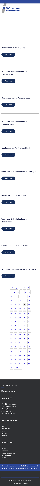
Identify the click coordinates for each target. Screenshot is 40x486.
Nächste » (18, 368)
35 (11, 317)
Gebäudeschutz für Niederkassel (15, 246)
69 (29, 342)
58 (24, 334)
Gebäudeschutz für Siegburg (13, 48)
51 (16, 330)
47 (20, 326)
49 (29, 326)
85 (11, 359)
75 (11, 351)
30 (11, 313)
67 (20, 342)
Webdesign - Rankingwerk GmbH (20, 480)
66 (16, 342)
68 (24, 342)
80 (11, 355)
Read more (8, 54)
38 (24, 317)
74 (29, 347)
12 (20, 296)
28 (24, 309)
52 (20, 330)
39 (29, 317)
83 (24, 355)
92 (20, 363)
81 (16, 355)
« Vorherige (14, 288)
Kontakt (3, 448)
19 (29, 300)
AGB (2, 426)
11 (15, 296)
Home (14, 29)
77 (20, 351)
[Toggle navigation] (37, 10)
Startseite (4, 433)
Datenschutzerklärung (8, 453)
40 (11, 321)
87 (20, 359)
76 (16, 351)
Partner (3, 431)
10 (11, 296)
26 (16, 309)
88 (24, 359)
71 (16, 347)
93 (24, 363)
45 (11, 326)
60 (11, 338)
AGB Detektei (5, 428)
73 (24, 347)
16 (16, 300)
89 (29, 359)
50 (11, 330)
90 (11, 363)
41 (16, 321)
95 (11, 368)
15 (11, 300)
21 (16, 305)
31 (16, 313)
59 (29, 334)
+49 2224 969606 (9, 413)
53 (24, 330)
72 (20, 347)
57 (20, 334)
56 (16, 334)
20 (11, 305)
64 (29, 338)
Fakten (3, 457)
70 (11, 347)
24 (29, 305)
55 (11, 334)
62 (20, 338)
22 (20, 305)
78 (24, 351)
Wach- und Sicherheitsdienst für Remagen (19, 172)
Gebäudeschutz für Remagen (13, 195)
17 (20, 300)
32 (20, 313)
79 (29, 351)
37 (20, 317)
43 (24, 321)
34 (29, 313)
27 (20, 309)
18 (24, 300)
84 (29, 355)
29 (29, 309)
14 (29, 296)
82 (20, 355)
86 (16, 359)
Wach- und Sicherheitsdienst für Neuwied (18, 269)
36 (16, 317)
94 (29, 363)
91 (16, 363)
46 (16, 326)
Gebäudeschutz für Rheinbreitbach (15, 148)
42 (20, 321)
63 (24, 338)
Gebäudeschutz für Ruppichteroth (15, 98)
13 (24, 296)
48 (24, 326)
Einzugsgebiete (23, 29)
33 (24, 313)
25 (11, 309)
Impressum (4, 450)
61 (16, 338)
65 (11, 342)
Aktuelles (4, 435)
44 (29, 321)
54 (29, 330)
